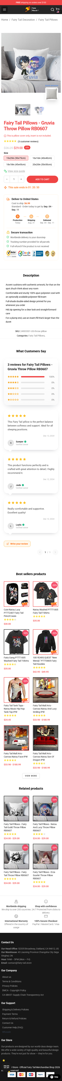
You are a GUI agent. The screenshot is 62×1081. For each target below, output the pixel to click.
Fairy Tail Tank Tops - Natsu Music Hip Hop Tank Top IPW (14, 708)
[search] (52, 10)
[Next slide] (55, 62)
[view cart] (57, 10)
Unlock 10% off (6, 1067)
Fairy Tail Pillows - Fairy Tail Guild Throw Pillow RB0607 (15, 827)
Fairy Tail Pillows (48, 19)
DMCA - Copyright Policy (14, 990)
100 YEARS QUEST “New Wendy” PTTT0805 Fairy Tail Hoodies (45, 660)
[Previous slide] (6, 62)
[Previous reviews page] (40, 552)
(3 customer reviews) (28, 141)
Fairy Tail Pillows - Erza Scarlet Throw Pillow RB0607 (44, 875)
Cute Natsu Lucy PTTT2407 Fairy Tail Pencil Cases (13, 612)
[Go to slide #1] (22, 110)
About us (6, 977)
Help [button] (56, 1077)
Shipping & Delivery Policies (15, 1009)
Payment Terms (10, 1014)
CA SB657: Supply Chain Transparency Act (23, 995)
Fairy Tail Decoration (23, 19)
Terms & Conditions (11, 981)
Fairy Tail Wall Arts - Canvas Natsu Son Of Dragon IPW (43, 756)
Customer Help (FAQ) (12, 1027)
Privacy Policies (9, 986)
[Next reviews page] (55, 552)
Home (4, 19)
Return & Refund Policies (14, 1018)
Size (6, 153)
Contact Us (7, 1023)
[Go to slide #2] (39, 110)
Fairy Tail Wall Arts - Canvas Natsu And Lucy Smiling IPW (45, 708)
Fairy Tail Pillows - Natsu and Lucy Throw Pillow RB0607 (45, 827)
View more (31, 776)
